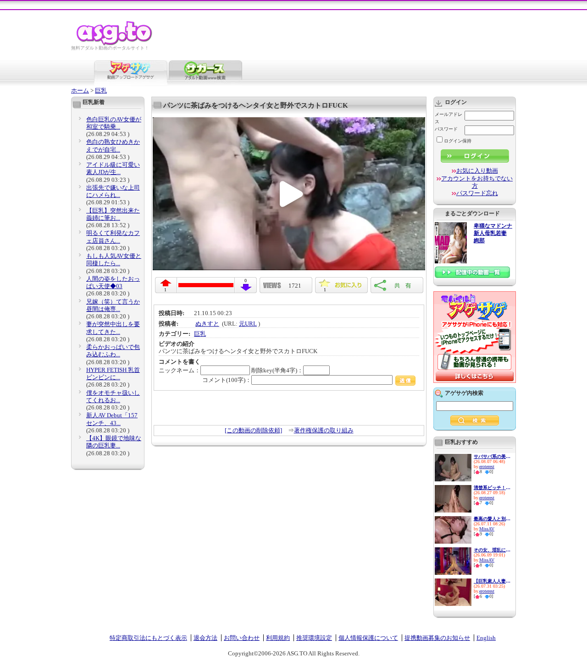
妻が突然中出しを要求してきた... (113, 328)
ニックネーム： (179, 370)
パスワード (446, 128)
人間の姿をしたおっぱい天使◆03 (113, 282)
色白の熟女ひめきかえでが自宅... (113, 145)
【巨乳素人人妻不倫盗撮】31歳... (492, 581)
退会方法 (205, 637)
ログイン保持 (457, 140)
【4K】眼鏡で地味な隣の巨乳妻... (113, 442)
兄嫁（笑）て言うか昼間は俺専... (113, 305)
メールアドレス (448, 118)
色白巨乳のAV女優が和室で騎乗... (113, 123)
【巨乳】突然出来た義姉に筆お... (113, 214)
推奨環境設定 (314, 637)
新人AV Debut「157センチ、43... (112, 419)
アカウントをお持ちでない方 (477, 182)
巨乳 (101, 90)
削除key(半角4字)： (277, 370)
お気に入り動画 (477, 170)
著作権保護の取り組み (324, 430)
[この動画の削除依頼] (253, 430)
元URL (248, 323)
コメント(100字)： (226, 379)
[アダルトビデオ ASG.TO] (115, 43)
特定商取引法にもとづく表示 (148, 637)
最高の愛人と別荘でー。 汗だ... (492, 518)
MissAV (486, 528)
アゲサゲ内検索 (464, 393)
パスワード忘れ (477, 193)
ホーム (80, 90)
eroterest (486, 466)
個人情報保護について (368, 637)
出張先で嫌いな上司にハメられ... (113, 191)
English (486, 637)
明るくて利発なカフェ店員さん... (113, 236)
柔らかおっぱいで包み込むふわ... (113, 351)
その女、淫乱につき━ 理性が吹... (492, 549)
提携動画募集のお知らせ (437, 637)
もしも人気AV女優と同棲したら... (113, 259)
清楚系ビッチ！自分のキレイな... (492, 487)
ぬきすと (207, 323)
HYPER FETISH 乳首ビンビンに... (113, 373)
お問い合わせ (242, 637)
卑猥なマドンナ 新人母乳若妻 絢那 (493, 233)
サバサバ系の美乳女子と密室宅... (492, 456)
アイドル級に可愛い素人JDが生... (113, 168)
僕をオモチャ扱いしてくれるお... (113, 396)
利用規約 (278, 637)
